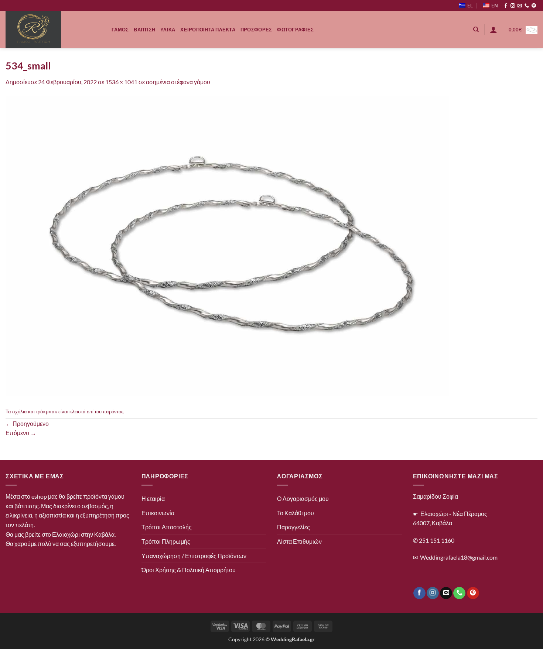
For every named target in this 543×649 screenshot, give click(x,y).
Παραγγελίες (293, 526)
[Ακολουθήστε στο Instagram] (512, 5)
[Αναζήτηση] (476, 30)
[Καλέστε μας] (527, 5)
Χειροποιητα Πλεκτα (207, 30)
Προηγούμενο (27, 423)
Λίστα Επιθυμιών (299, 541)
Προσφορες (256, 30)
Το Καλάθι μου (295, 512)
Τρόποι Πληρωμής (165, 541)
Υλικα (167, 30)
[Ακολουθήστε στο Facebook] (505, 5)
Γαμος (120, 30)
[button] (493, 29)
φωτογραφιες (295, 30)
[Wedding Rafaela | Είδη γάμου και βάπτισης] (53, 29)
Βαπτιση (144, 30)
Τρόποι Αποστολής (166, 526)
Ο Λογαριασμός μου (303, 498)
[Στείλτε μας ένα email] (520, 5)
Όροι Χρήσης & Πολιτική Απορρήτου (188, 569)
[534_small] (227, 245)
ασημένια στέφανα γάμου (178, 81)
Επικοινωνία (157, 512)
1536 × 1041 (121, 81)
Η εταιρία (153, 498)
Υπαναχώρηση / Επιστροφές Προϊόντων (193, 555)
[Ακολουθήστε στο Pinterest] (534, 5)
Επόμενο (21, 432)
